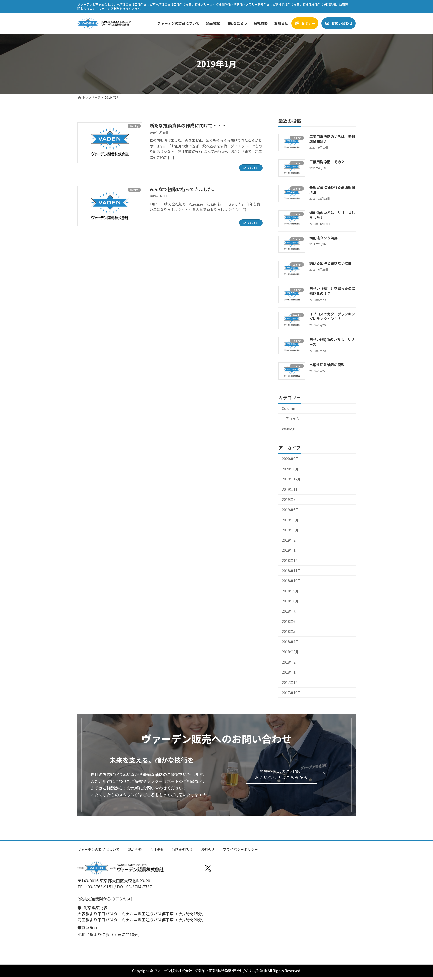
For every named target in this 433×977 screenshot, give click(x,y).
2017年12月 (291, 682)
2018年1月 (290, 672)
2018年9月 (290, 590)
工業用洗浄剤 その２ (327, 161)
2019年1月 (290, 550)
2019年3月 (290, 529)
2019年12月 (291, 478)
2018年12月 (291, 560)
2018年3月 (290, 651)
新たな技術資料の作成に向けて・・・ (188, 125)
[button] (281, 774)
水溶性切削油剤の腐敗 (327, 364)
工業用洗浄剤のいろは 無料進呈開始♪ (332, 139)
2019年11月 (291, 489)
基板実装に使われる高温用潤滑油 (332, 190)
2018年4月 (290, 641)
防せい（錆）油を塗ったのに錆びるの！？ (332, 291)
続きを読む (250, 168)
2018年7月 (290, 611)
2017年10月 (291, 692)
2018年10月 (291, 580)
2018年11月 (291, 570)
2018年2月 (290, 662)
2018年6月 (290, 621)
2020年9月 (290, 458)
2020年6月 (290, 468)
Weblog (288, 428)
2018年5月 (290, 631)
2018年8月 (290, 601)
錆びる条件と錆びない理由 (330, 263)
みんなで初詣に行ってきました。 (183, 189)
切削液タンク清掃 (323, 237)
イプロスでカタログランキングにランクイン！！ (332, 316)
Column (288, 408)
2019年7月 (290, 499)
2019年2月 (290, 540)
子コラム (292, 418)
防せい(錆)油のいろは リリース (331, 342)
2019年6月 (290, 509)
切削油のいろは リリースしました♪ (332, 215)
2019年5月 (290, 519)
